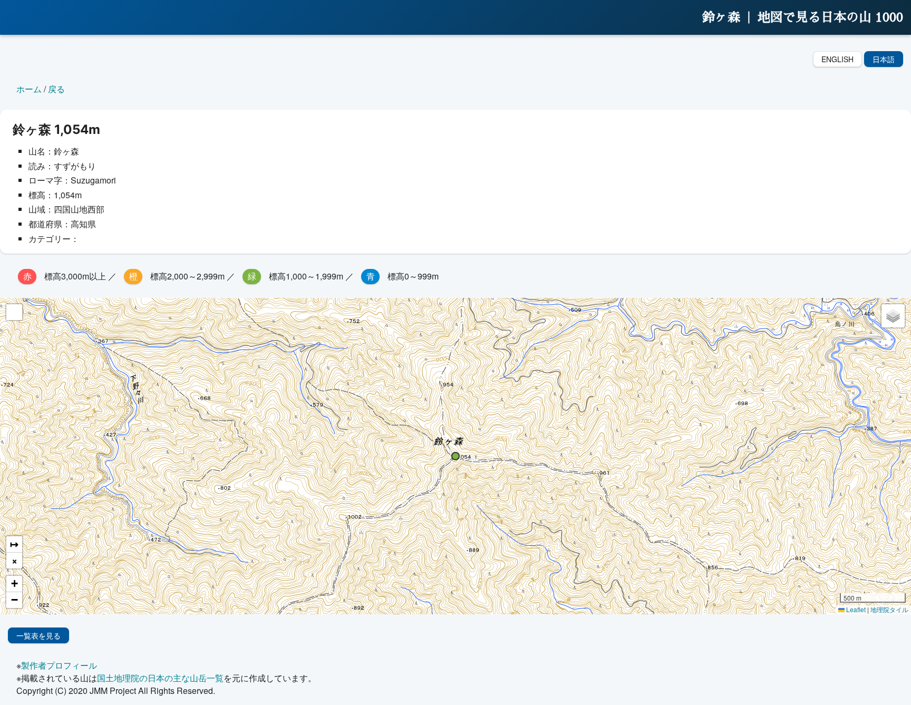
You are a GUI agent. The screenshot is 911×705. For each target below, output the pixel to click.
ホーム (29, 89)
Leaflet (855, 609)
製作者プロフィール (59, 665)
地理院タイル (889, 609)
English (837, 59)
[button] (455, 456)
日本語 (884, 59)
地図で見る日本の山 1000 (830, 17)
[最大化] (14, 312)
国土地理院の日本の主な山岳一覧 (160, 678)
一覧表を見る (38, 635)
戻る (56, 89)
